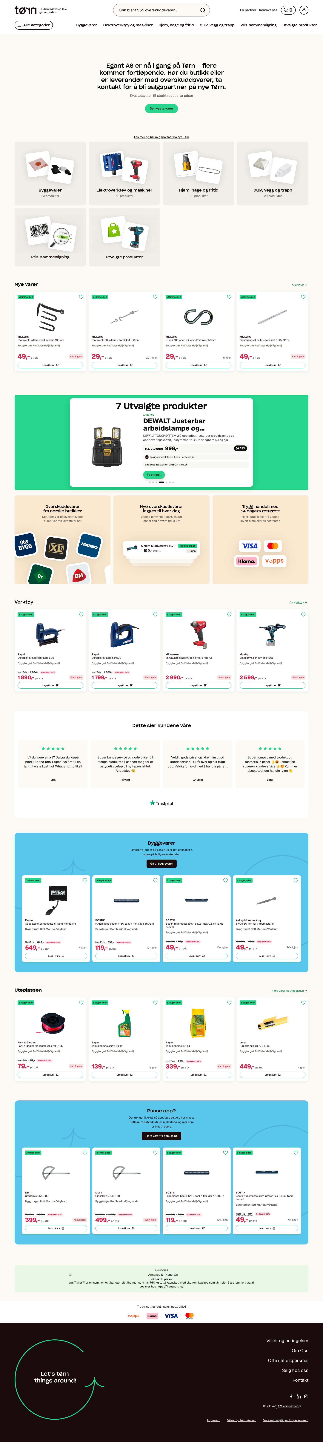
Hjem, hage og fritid (176, 25)
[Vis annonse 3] (156, 482)
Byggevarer (86, 25)
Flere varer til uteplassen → (289, 990)
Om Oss (300, 1350)
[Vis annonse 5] (166, 482)
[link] (161, 446)
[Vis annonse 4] (161, 482)
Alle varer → (299, 285)
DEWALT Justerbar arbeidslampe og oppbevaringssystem (179, 424)
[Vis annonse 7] (173, 482)
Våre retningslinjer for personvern (285, 1420)
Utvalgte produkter (300, 25)
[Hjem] (25, 10)
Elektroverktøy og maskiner (128, 25)
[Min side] (303, 10)
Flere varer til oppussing (161, 1136)
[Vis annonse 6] (170, 482)
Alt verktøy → (298, 602)
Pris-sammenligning (259, 25)
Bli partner (248, 10)
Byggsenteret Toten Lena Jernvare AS (172, 457)
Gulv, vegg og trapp (217, 25)
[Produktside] (50, 317)
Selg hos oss (295, 1370)
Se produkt (154, 475)
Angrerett (213, 1420)
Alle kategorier (36, 25)
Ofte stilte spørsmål (288, 1360)
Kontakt (300, 1380)
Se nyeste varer (161, 108)
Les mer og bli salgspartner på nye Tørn (161, 137)
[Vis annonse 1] (150, 482)
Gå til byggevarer (161, 863)
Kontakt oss (268, 10)
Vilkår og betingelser (287, 1341)
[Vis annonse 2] (153, 482)
